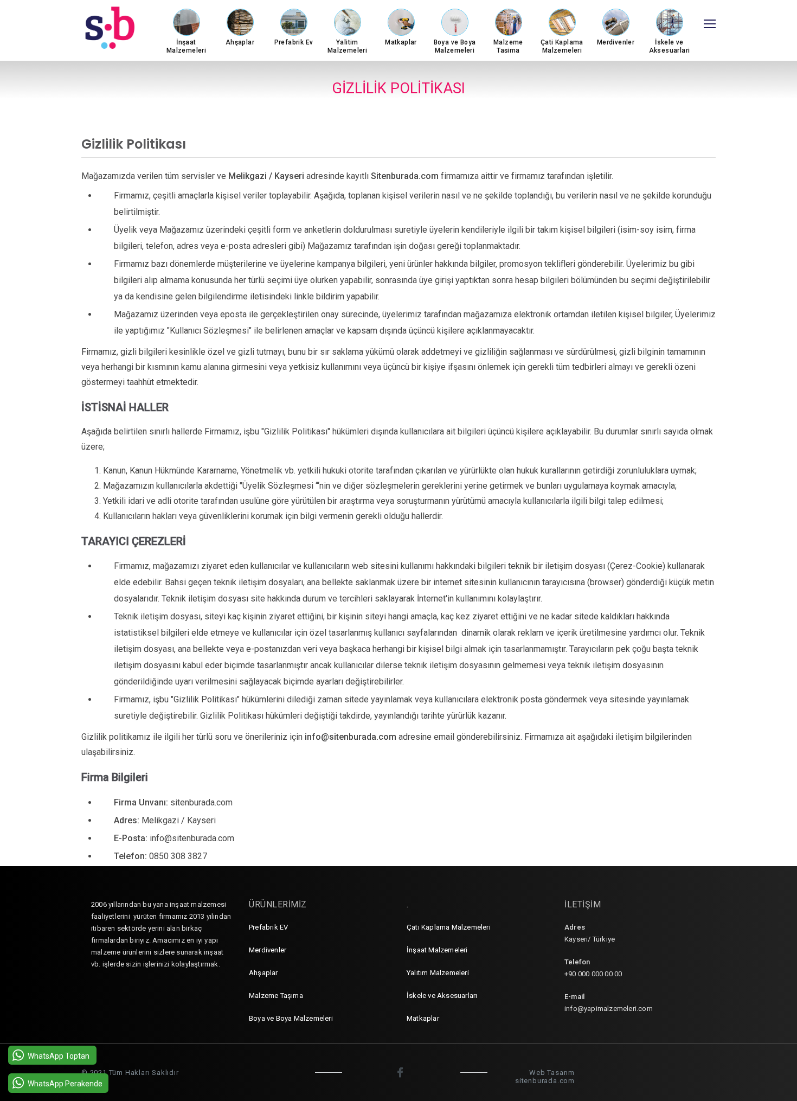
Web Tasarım (552, 1072)
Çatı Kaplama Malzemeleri (449, 927)
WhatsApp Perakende (65, 1083)
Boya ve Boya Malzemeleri (291, 1018)
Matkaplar (423, 1018)
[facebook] (401, 1072)
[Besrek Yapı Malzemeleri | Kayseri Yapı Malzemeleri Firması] (122, 28)
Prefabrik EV (268, 927)
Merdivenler (267, 950)
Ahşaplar (263, 973)
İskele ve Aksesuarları (442, 995)
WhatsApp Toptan (58, 1056)
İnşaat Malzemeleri (437, 950)
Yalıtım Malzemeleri (438, 973)
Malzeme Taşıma (276, 995)
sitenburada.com (545, 1081)
